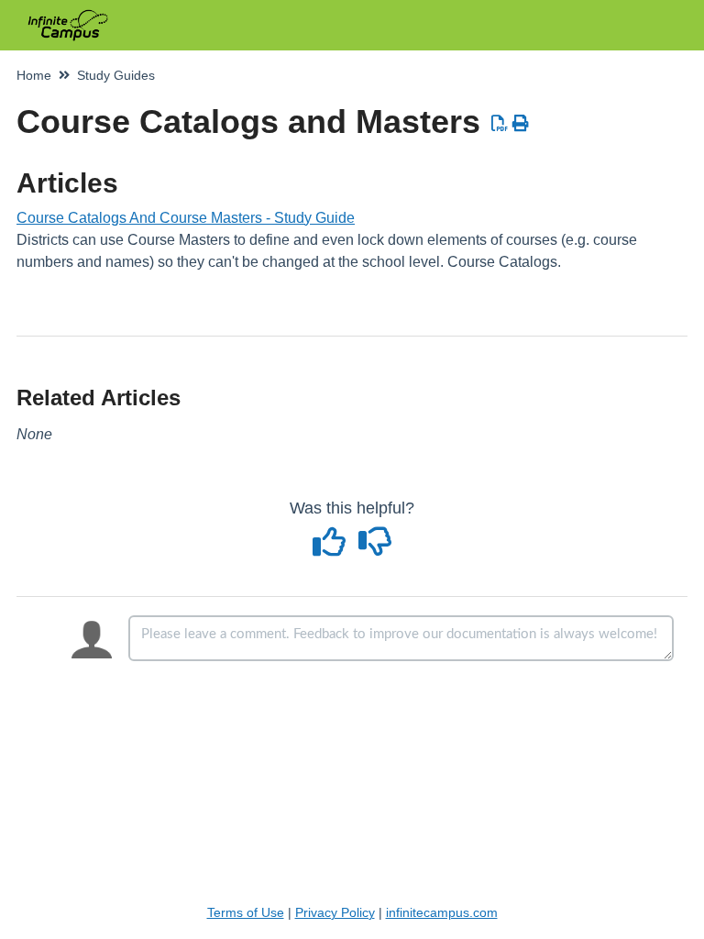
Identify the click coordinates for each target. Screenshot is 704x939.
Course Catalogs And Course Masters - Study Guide (185, 218)
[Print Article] (521, 124)
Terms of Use (245, 912)
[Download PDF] (500, 124)
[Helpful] (332, 548)
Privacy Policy (335, 912)
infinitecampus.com (442, 912)
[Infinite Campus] (68, 16)
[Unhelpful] (375, 548)
